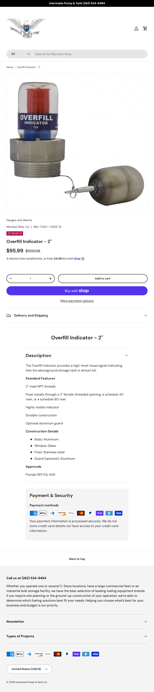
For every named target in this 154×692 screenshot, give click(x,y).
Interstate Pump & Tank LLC (31, 682)
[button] (145, 28)
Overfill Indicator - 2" (29, 67)
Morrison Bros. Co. (18, 227)
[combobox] (77, 54)
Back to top (77, 559)
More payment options (77, 301)
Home (9, 67)
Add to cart (102, 278)
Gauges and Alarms (19, 220)
